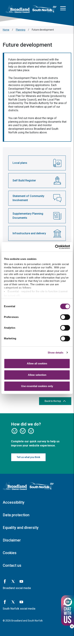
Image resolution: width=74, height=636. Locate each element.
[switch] (65, 317)
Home (6, 29)
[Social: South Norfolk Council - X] (13, 602)
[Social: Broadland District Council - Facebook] (5, 581)
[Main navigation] (62, 9)
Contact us (12, 565)
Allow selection (37, 374)
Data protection (16, 515)
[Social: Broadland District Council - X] (13, 581)
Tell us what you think (28, 457)
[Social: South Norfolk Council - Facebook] (5, 602)
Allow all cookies (37, 363)
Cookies (10, 553)
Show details (55, 352)
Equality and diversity (21, 527)
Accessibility (13, 502)
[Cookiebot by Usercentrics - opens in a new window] (55, 247)
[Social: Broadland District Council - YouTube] (21, 581)
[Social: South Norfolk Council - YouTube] (21, 602)
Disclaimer (12, 540)
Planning (20, 29)
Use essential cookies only (37, 386)
